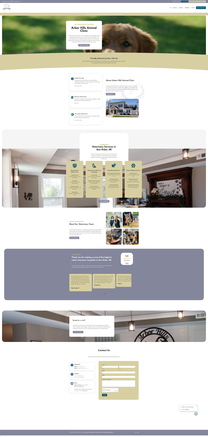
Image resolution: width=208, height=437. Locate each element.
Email (103, 370)
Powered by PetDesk (89, 432)
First (102, 368)
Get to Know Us (74, 237)
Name (103, 365)
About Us (175, 7)
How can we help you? (107, 379)
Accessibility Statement (107, 432)
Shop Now (76, 103)
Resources (187, 7)
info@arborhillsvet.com (16, 1)
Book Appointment (201, 7)
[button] (196, 413)
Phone (103, 375)
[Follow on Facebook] (135, 432)
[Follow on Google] (138, 432)
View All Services (104, 201)
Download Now (78, 86)
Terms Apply (119, 14)
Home (171, 7)
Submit (104, 395)
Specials (193, 7)
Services (181, 7)
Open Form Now (78, 120)
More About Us (110, 94)
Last (120, 368)
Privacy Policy (98, 432)
